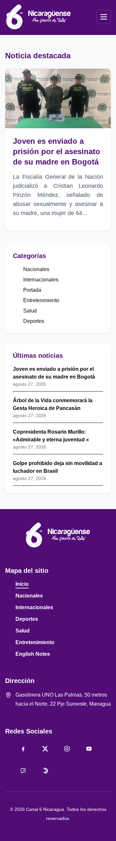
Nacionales (36, 269)
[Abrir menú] (104, 17)
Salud (30, 310)
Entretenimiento (41, 300)
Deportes (33, 321)
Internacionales (40, 279)
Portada (32, 290)
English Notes (32, 654)
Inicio (22, 584)
